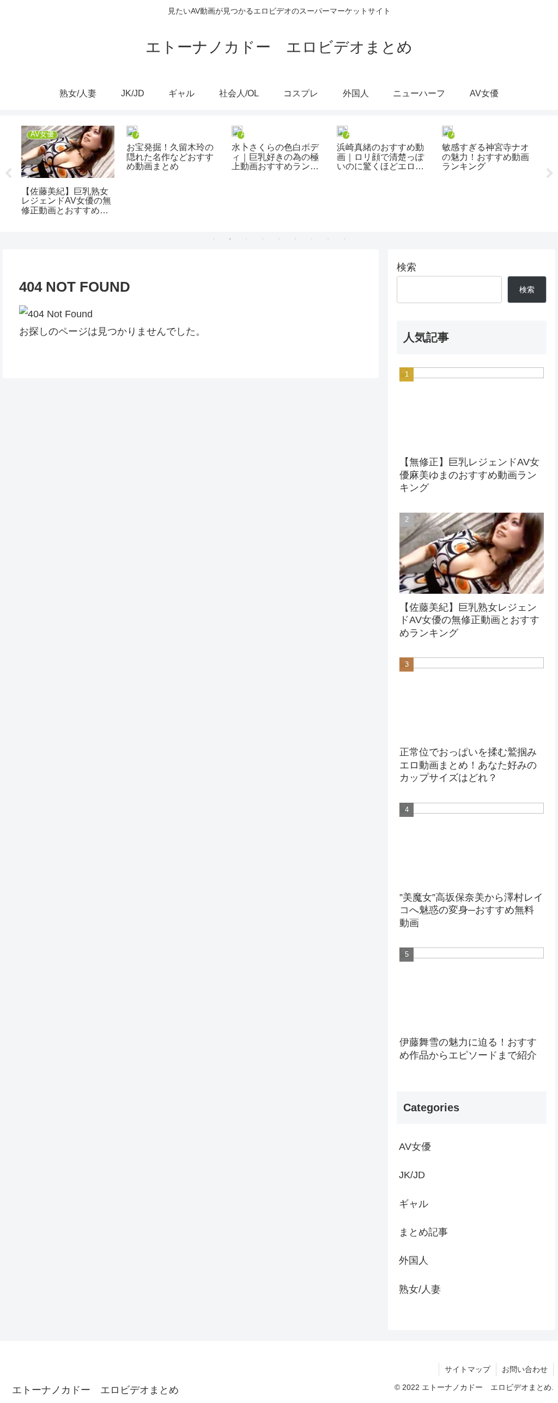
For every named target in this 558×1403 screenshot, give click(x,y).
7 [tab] (311, 238)
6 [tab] (295, 238)
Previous (8, 173)
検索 (406, 267)
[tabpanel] (123, 171)
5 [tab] (279, 238)
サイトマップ (467, 1369)
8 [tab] (328, 238)
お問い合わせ (525, 1369)
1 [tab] (213, 238)
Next (549, 173)
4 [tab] (262, 238)
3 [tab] (246, 238)
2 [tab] (230, 238)
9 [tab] (344, 238)
